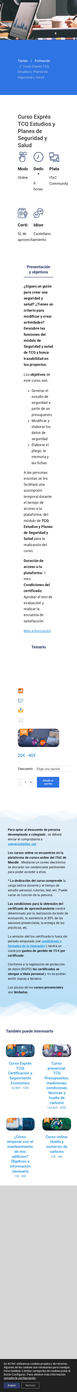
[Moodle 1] (21, 689)
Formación (42, 61)
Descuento (25, 769)
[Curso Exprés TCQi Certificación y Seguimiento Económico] (20, 1050)
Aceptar (12, 1385)
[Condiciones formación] (21, 699)
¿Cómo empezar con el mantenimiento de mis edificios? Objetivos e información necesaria (20, 1154)
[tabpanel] (38, 460)
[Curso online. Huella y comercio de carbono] (56, 1124)
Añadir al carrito (48, 782)
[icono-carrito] (21, 718)
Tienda (23, 61)
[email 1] (21, 709)
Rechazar (30, 1385)
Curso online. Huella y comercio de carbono (57, 1144)
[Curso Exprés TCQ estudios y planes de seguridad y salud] (38, 738)
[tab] (38, 269)
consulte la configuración (20, 1378)
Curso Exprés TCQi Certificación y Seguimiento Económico (20, 1073)
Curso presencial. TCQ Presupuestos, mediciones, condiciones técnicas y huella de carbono (57, 1083)
